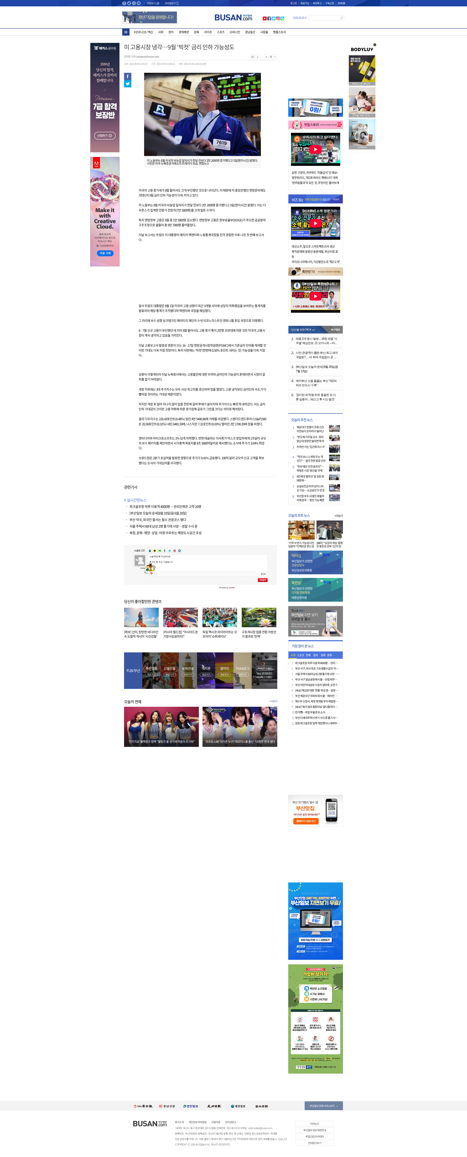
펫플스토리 (279, 32)
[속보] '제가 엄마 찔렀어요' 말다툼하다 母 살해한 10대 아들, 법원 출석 (330, 707)
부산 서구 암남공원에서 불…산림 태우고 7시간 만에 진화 (324, 679)
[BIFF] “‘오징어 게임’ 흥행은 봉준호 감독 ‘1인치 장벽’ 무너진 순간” (330, 546)
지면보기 (151, 3)
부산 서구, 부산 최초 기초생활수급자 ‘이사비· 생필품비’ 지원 (326, 668)
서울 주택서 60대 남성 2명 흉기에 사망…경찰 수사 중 (163, 526)
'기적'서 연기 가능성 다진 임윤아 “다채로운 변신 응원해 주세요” (301, 546)
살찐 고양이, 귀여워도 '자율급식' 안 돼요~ (315, 172)
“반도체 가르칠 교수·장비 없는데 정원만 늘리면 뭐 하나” (310, 441)
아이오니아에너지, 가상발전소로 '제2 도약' (316, 261)
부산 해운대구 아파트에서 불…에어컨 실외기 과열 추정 (323, 696)
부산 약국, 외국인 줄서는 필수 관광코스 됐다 (158, 519)
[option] (143, 1105)
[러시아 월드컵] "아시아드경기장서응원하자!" (180, 634)
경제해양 (184, 32)
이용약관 (215, 1122)
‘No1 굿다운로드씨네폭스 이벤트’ (264, 675)
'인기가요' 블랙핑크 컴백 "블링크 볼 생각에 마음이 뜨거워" (161, 741)
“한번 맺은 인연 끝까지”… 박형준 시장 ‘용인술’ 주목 (310, 468)
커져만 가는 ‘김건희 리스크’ (311, 447)
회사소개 (179, 1122)
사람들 (264, 32)
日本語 (341, 3)
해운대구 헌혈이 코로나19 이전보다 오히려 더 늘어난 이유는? (310, 431)
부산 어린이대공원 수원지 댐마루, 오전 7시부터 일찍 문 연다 (326, 685)
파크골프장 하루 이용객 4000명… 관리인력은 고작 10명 (165, 506)
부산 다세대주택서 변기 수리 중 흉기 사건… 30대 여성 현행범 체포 (329, 718)
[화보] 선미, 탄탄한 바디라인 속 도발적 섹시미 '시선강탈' (141, 634)
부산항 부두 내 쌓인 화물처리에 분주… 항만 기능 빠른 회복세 (310, 500)
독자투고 (317, 3)
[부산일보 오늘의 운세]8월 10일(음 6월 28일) (158, 513)
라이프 (208, 32)
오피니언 (235, 32)
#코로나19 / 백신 (143, 32)
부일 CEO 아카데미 (315, 1136)
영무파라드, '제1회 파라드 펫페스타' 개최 (315, 177)
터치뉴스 (314, 1123)
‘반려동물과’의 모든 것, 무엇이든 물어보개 (315, 182)
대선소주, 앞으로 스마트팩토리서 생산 (313, 246)
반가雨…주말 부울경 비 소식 (310, 712)
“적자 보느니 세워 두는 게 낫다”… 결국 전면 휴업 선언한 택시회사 (311, 461)
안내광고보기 (314, 1143)
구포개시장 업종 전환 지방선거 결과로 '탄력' (259, 634)
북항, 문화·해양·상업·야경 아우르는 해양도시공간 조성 (166, 532)
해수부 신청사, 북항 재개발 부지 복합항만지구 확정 (321, 701)
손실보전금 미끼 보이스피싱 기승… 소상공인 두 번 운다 (311, 490)
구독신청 (329, 3)
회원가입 (304, 3)
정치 (170, 32)
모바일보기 (170, 3)
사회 (160, 32)
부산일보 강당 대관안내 (314, 1130)
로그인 (293, 3)
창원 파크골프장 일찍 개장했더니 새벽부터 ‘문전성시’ (322, 723)
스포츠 (221, 32)
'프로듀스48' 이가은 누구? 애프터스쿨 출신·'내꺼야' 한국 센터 (240, 741)
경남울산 (250, 32)
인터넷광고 (230, 1122)
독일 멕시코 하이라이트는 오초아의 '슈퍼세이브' (219, 634)
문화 (196, 32)
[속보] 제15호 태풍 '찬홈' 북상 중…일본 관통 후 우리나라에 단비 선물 (330, 690)
